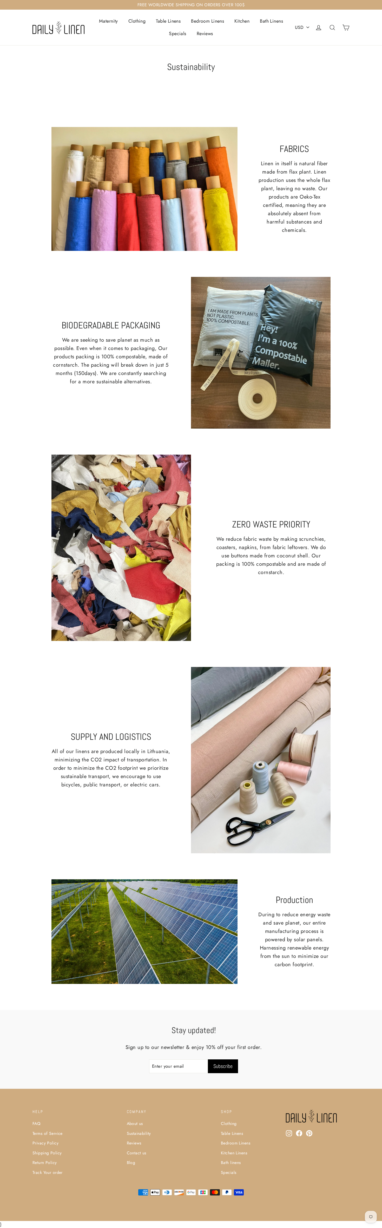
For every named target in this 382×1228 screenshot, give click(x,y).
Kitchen (241, 21)
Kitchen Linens (234, 1153)
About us (135, 1124)
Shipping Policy (47, 1153)
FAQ (36, 1124)
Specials (177, 33)
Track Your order (47, 1172)
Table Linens (168, 21)
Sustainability (139, 1133)
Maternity (108, 21)
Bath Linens (271, 21)
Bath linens (231, 1163)
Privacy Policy (45, 1143)
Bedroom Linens (207, 21)
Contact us (136, 1153)
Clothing (137, 21)
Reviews (205, 33)
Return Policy (44, 1163)
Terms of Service (47, 1133)
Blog (131, 1163)
